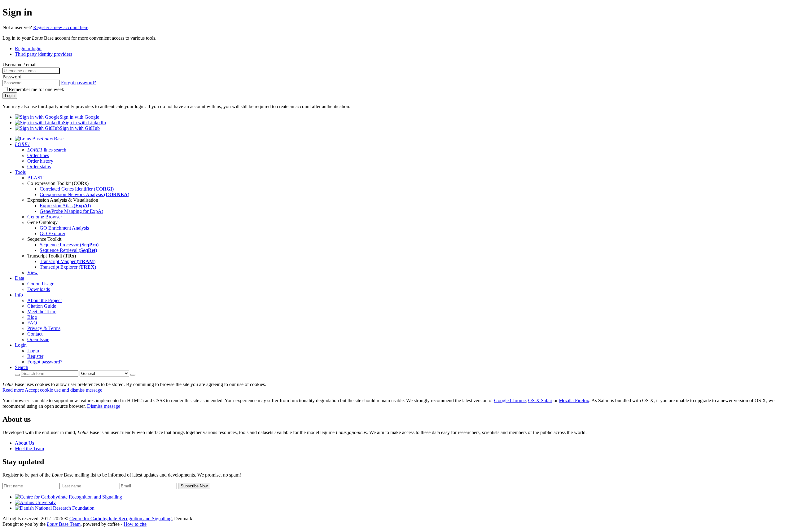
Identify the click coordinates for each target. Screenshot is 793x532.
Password (11, 76)
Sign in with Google (79, 117)
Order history (40, 161)
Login (10, 95)
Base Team (64, 524)
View (32, 272)
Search (21, 367)
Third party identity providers (43, 54)
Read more (13, 390)
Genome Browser (44, 216)
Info (19, 294)
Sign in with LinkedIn (84, 122)
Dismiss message (103, 406)
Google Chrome (510, 400)
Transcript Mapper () (67, 261)
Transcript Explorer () (68, 267)
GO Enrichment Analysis (64, 228)
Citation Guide (41, 306)
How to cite (135, 524)
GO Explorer (52, 233)
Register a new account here (60, 27)
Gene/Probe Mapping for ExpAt (71, 211)
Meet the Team (41, 311)
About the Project (44, 300)
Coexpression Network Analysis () (84, 194)
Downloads (38, 289)
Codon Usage (40, 283)
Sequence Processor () (69, 244)
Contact (34, 333)
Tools (20, 172)
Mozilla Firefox (574, 400)
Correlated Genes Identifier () (77, 188)
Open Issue (38, 339)
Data (19, 278)
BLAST (35, 177)
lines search (46, 149)
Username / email (19, 64)
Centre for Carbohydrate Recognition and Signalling (120, 518)
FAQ (32, 322)
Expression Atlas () (65, 205)
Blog (32, 317)
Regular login (28, 48)
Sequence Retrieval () (68, 250)
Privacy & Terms (43, 328)
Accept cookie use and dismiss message (63, 390)
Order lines (38, 155)
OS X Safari (540, 400)
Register (35, 356)
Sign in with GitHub (80, 128)
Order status (39, 166)
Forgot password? (78, 82)
